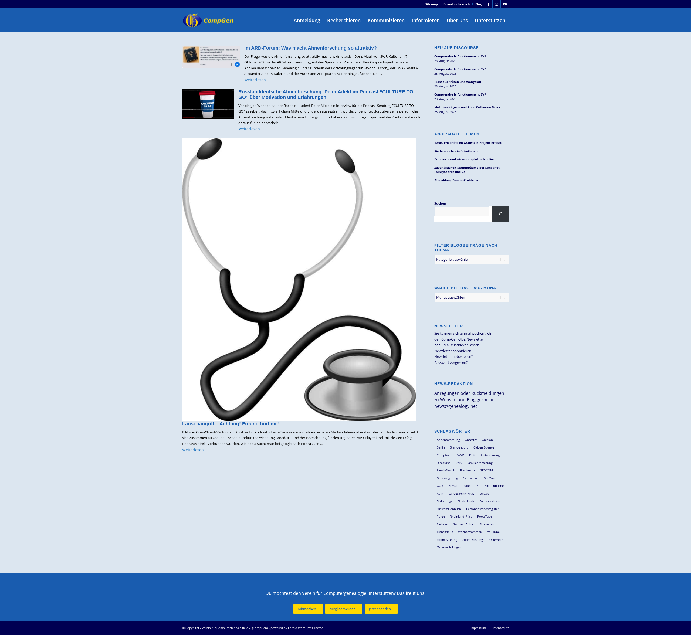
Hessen (453, 486)
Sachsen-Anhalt (464, 524)
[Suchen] (500, 214)
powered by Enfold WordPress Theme (296, 628)
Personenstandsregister (482, 509)
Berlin (441, 447)
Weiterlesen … (257, 79)
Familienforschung (480, 463)
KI (478, 486)
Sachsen (442, 524)
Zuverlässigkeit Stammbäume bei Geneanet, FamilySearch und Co (467, 169)
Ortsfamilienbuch (449, 509)
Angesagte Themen (456, 134)
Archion (487, 440)
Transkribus (445, 532)
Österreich (496, 540)
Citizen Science (483, 447)
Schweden (487, 524)
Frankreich (467, 470)
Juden (467, 486)
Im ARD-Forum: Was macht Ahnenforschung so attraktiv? (310, 48)
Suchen (440, 203)
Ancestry (471, 440)
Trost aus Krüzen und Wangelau (457, 82)
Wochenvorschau (470, 532)
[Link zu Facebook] (488, 4)
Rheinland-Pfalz (461, 516)
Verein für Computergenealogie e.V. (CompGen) (235, 628)
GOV (440, 486)
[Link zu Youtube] (505, 4)
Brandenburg (459, 447)
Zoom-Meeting (447, 540)
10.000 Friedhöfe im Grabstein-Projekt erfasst (468, 143)
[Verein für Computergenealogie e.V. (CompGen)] (208, 20)
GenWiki (489, 478)
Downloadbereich (456, 4)
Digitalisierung (490, 455)
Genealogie (471, 478)
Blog (478, 4)
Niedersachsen (490, 501)
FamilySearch (446, 470)
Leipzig (484, 493)
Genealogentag (447, 478)
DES (472, 455)
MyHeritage (445, 501)
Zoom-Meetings (473, 540)
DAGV (460, 455)
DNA (458, 463)
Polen (441, 516)
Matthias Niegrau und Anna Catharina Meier (467, 107)
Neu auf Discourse (456, 48)
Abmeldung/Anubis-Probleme (456, 180)
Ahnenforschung (448, 440)
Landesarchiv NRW (461, 493)
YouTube (493, 532)
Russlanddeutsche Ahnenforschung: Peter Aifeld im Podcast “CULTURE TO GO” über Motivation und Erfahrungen (325, 94)
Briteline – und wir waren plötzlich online (464, 159)
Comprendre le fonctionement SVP (460, 56)
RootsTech (484, 516)
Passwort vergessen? (451, 362)
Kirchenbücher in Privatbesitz (456, 151)
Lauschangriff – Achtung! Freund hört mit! (231, 423)
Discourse (443, 463)
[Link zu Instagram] (496, 4)
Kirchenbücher (495, 486)
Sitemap (431, 4)
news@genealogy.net (455, 406)
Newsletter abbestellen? (453, 356)
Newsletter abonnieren (452, 350)
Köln (440, 493)
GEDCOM (486, 470)
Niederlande (466, 501)
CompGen (444, 455)
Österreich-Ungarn (449, 547)
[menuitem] (432, 4)
